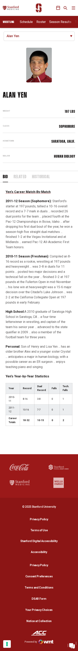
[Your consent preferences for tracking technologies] (7, 644)
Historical (41, 177)
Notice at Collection (39, 621)
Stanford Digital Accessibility (40, 541)
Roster (41, 22)
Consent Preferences (39, 576)
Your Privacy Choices (39, 609)
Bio (5, 177)
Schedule (26, 22)
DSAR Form (39, 598)
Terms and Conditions (39, 587)
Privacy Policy (40, 519)
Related (20, 177)
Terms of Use (39, 530)
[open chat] (72, 645)
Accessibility (40, 552)
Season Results (60, 22)
